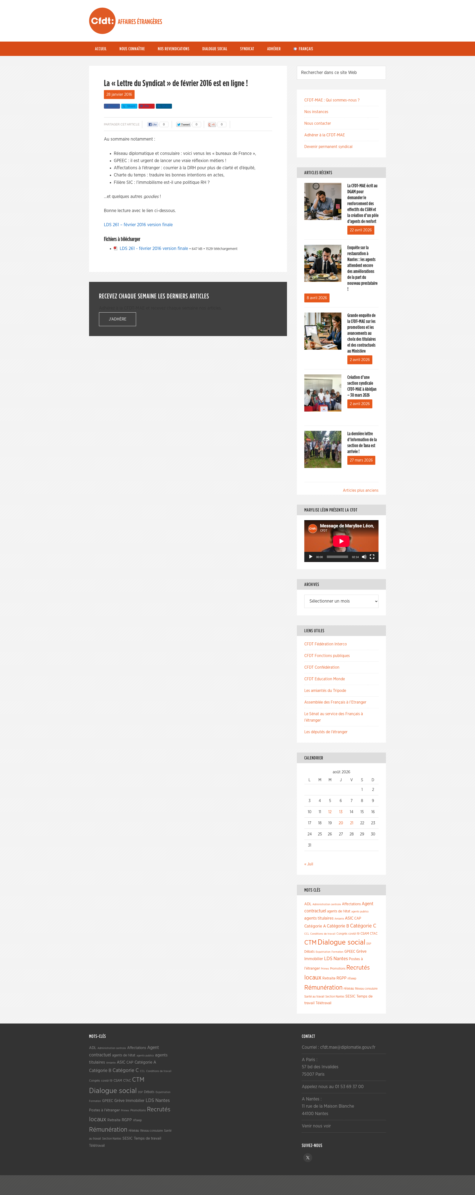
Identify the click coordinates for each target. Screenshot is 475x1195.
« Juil (308, 864)
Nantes (340, 958)
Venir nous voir (316, 1126)
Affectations (351, 904)
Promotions (337, 968)
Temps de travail (147, 1138)
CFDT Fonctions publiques (327, 656)
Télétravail (323, 1003)
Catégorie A (315, 926)
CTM (310, 942)
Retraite (328, 978)
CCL (306, 933)
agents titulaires (318, 918)
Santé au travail (314, 996)
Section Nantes (334, 996)
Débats (309, 951)
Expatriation (323, 952)
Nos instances (316, 112)
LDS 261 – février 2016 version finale (138, 225)
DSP (368, 943)
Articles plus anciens (361, 490)
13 (340, 812)
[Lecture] (310, 556)
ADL (307, 904)
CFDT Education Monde (324, 679)
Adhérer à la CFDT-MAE (324, 135)
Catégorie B (338, 926)
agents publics (360, 911)
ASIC (349, 918)
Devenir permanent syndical (328, 147)
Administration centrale (326, 904)
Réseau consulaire (366, 988)
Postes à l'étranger (104, 1110)
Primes (325, 968)
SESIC (350, 996)
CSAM (364, 933)
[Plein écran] (372, 556)
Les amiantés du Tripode (325, 691)
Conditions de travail (322, 933)
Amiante (339, 918)
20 (341, 823)
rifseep (352, 978)
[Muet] (364, 556)
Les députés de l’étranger (326, 732)
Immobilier (313, 959)
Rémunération (323, 988)
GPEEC (349, 951)
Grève (361, 951)
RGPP (341, 978)
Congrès (341, 933)
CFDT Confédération (321, 667)
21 (351, 823)
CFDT (102, 20)
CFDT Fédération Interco (325, 644)
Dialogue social (341, 942)
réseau (349, 988)
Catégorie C (363, 925)
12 (330, 812)
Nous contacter (317, 123)
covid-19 (353, 933)
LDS (328, 958)
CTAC (374, 933)
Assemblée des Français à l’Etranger (335, 702)
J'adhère (117, 319)
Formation (337, 952)
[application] (341, 541)
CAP (357, 918)
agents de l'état (338, 911)
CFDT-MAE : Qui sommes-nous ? (331, 100)
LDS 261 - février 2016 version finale (154, 248)
